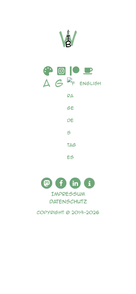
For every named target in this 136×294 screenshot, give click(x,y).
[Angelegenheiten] (48, 120)
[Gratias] (60, 120)
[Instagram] (61, 71)
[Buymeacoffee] (88, 71)
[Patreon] (74, 71)
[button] (46, 183)
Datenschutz (68, 201)
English (90, 83)
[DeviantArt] (48, 71)
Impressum (68, 194)
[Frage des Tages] (73, 120)
